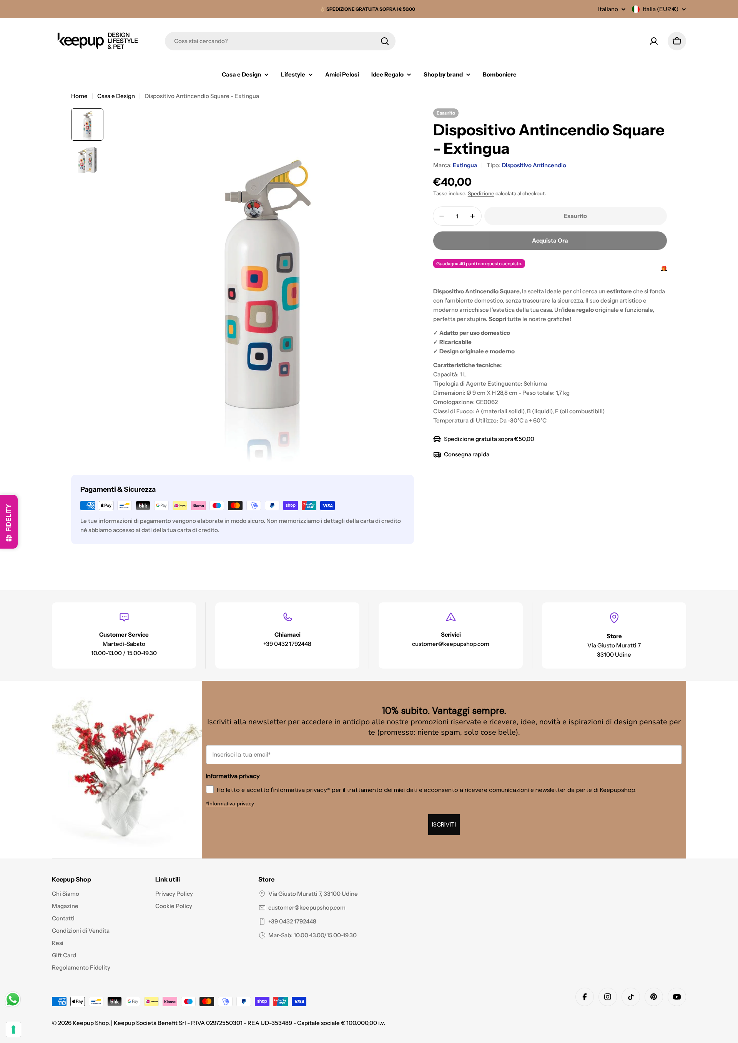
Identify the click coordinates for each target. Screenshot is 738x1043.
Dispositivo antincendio (534, 165)
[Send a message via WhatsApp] (13, 999)
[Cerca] (384, 41)
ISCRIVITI (444, 824)
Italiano (608, 9)
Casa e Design (116, 96)
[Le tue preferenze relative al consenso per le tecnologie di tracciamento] (13, 1029)
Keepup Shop (90, 1022)
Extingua (465, 165)
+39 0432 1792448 (292, 921)
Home (79, 96)
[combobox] (280, 41)
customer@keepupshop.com (307, 907)
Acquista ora (550, 240)
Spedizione (481, 193)
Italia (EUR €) (660, 9)
